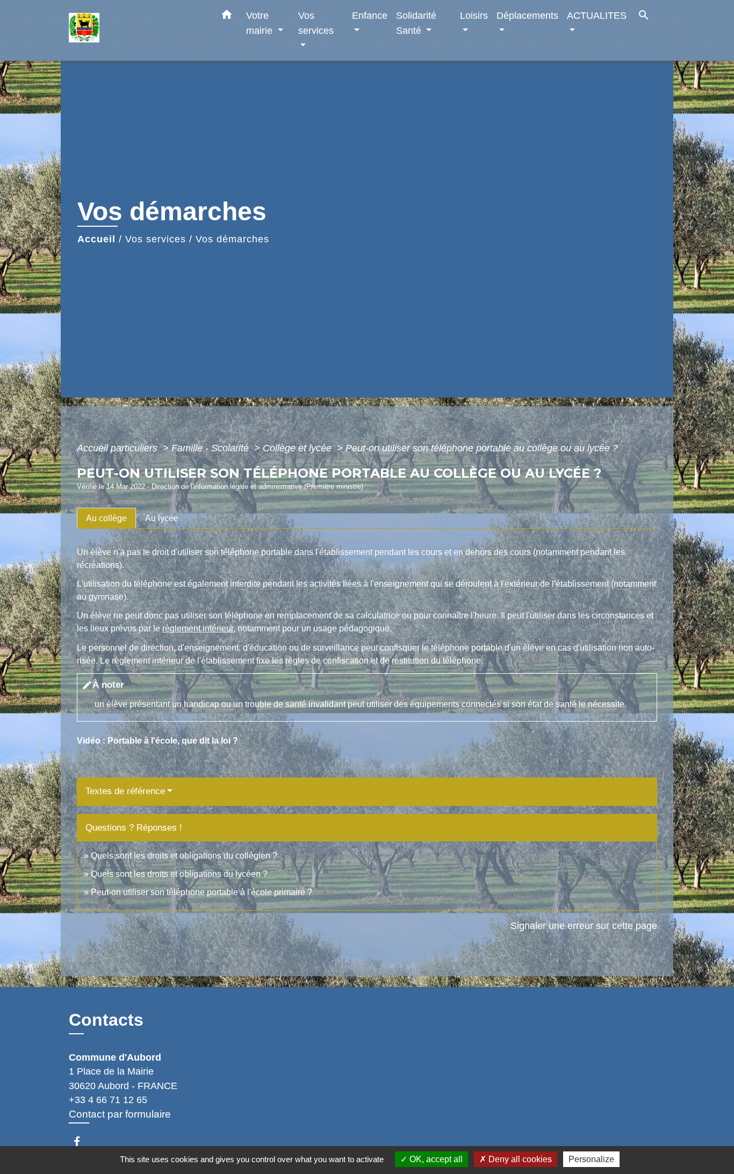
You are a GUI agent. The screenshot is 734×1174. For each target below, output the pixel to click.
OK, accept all (435, 1159)
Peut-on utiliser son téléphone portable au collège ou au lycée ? (482, 448)
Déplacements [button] (527, 15)
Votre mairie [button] (260, 23)
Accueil (96, 239)
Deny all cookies (519, 1159)
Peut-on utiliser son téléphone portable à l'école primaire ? (201, 892)
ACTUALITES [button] (597, 15)
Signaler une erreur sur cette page (583, 925)
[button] (227, 17)
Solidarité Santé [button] (416, 23)
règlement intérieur (197, 628)
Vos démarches (232, 239)
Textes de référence (125, 791)
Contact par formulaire (120, 1114)
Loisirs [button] (474, 15)
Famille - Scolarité (211, 448)
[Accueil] (136, 30)
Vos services (155, 239)
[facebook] (82, 1141)
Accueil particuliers (118, 448)
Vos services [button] (316, 23)
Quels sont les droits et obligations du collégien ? (184, 855)
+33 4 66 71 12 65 (108, 1099)
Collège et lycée (298, 448)
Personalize (591, 1159)
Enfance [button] (369, 15)
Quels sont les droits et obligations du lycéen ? (179, 873)
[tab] (106, 518)
